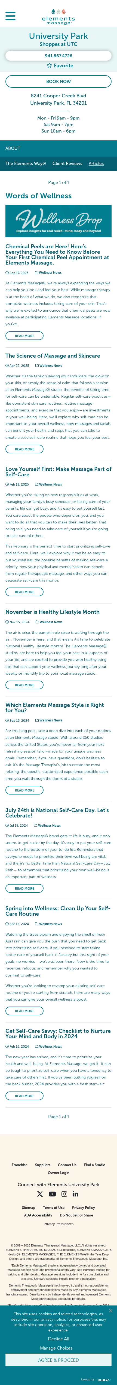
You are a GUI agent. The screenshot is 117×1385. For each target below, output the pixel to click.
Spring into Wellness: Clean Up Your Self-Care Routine (57, 911)
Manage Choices (56, 1348)
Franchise (19, 1165)
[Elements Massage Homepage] (58, 16)
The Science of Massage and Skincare (52, 356)
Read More (24, 336)
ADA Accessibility (38, 1215)
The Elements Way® (25, 163)
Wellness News (49, 273)
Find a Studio (94, 1165)
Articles (96, 163)
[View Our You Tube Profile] (52, 1194)
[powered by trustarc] (103, 1380)
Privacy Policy (83, 1208)
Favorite (63, 65)
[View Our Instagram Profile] (64, 1194)
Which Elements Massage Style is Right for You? (54, 707)
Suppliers (42, 1165)
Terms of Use (53, 1208)
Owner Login (58, 1173)
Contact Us (67, 1165)
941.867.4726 (58, 56)
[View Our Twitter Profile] (40, 1194)
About (12, 148)
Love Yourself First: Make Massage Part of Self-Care (58, 471)
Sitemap (28, 1208)
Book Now (58, 81)
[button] (10, 16)
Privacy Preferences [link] (58, 1224)
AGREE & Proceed (58, 1360)
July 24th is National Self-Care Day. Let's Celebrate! (57, 813)
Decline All (58, 1338)
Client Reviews (67, 163)
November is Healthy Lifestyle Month (52, 612)
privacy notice (53, 1319)
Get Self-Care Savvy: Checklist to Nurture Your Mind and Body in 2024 (58, 1033)
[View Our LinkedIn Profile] (75, 1194)
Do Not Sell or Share (76, 1215)
